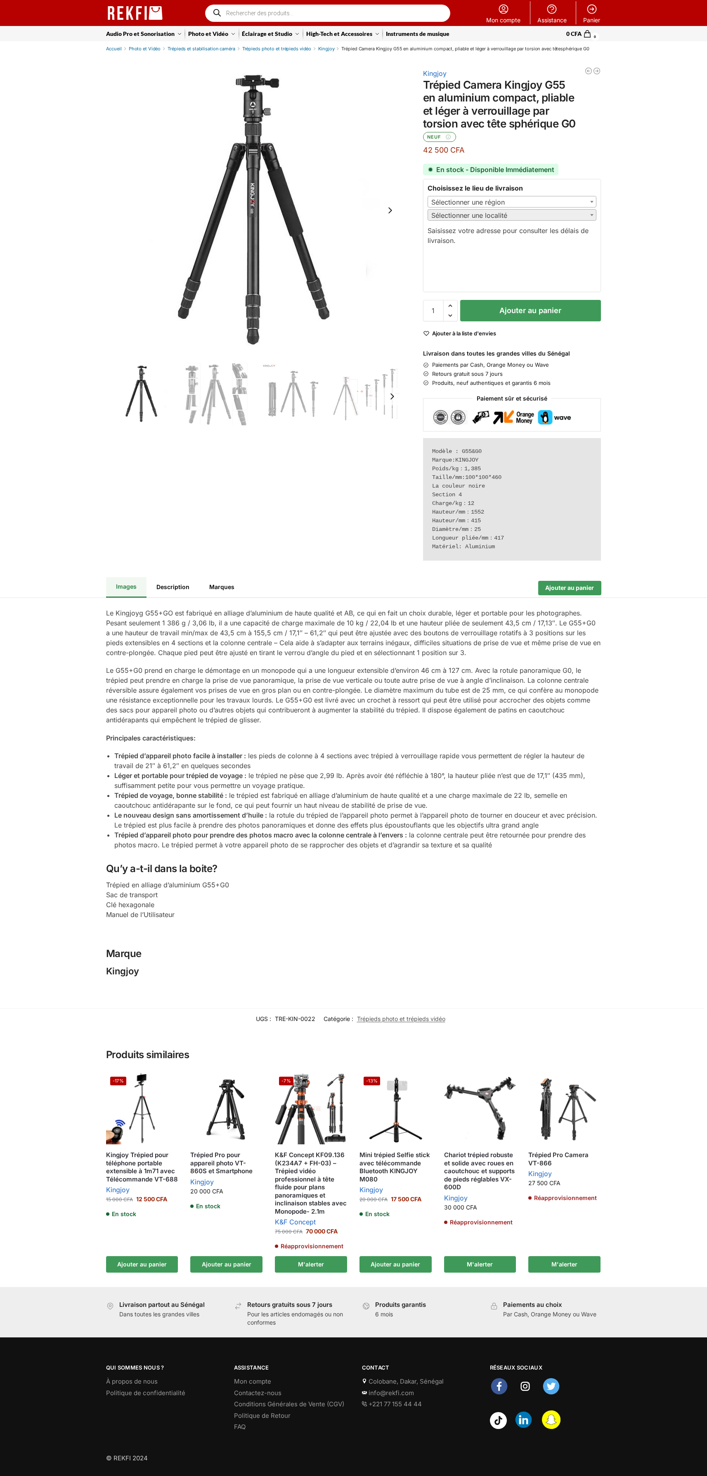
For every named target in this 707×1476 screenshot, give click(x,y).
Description (172, 586)
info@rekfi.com (390, 1393)
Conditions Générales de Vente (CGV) (289, 1404)
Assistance (552, 20)
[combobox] (512, 201)
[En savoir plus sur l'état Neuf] (448, 137)
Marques (221, 586)
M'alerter (311, 1264)
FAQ (240, 1427)
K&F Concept (295, 1222)
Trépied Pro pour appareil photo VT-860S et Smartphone (221, 1163)
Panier (591, 20)
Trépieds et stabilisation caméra (201, 49)
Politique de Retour (262, 1415)
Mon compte (503, 20)
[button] (583, 33)
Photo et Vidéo (145, 49)
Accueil (114, 49)
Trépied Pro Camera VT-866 (558, 1159)
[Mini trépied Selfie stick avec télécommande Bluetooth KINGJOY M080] (597, 71)
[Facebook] (499, 1393)
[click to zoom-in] (254, 210)
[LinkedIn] (523, 1427)
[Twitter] (551, 1393)
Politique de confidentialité (145, 1393)
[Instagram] (525, 1393)
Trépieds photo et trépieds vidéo (276, 49)
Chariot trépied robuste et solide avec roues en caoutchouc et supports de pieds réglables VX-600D (479, 1171)
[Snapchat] (551, 1427)
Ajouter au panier (530, 310)
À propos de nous (132, 1381)
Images (126, 586)
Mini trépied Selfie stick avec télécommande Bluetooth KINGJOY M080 (394, 1167)
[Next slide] (390, 210)
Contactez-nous (257, 1393)
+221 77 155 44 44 (394, 1404)
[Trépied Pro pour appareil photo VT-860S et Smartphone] (226, 1109)
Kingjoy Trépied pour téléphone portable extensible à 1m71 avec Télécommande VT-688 (142, 1167)
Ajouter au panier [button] (142, 1264)
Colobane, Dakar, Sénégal (405, 1381)
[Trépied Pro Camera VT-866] (564, 1109)
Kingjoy (326, 49)
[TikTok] (498, 1427)
